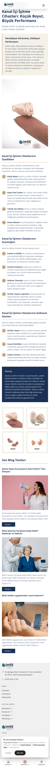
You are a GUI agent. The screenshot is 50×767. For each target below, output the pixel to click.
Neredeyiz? (6, 708)
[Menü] (43, 5)
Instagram (6, 715)
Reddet (9, 753)
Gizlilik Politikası (25, 745)
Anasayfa (5, 690)
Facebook (6, 712)
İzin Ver (20, 753)
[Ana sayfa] (8, 5)
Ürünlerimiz (6, 694)
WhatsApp (6, 719)
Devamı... (8, 524)
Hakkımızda (6, 697)
